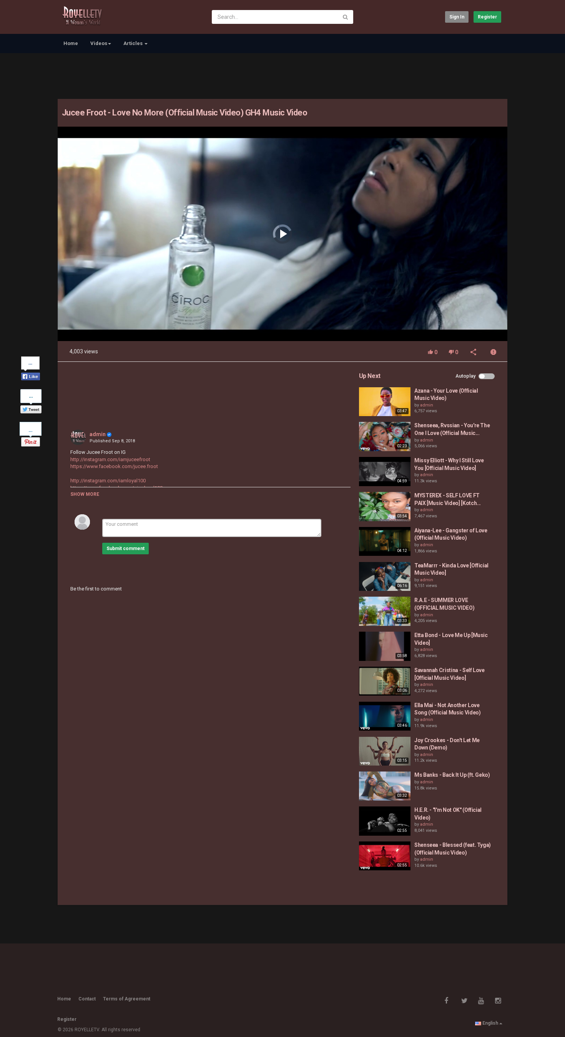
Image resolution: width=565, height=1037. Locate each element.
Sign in (456, 17)
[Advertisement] (282, 75)
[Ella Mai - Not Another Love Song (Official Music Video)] (384, 716)
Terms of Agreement (126, 999)
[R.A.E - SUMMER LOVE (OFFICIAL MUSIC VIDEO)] (384, 611)
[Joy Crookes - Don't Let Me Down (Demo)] (384, 751)
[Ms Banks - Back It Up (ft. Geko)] (384, 786)
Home (70, 43)
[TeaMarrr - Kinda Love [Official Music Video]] (384, 576)
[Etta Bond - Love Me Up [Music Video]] (384, 646)
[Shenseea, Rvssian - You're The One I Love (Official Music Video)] (384, 436)
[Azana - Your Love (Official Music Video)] (384, 401)
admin (98, 434)
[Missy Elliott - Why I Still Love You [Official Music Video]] (384, 471)
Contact (87, 999)
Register (487, 17)
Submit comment (125, 548)
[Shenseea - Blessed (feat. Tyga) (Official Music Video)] (384, 856)
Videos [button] (98, 43)
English (490, 1023)
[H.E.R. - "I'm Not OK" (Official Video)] (384, 821)
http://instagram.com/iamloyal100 (108, 480)
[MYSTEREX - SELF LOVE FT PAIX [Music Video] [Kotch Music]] (384, 506)
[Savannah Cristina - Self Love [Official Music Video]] (384, 681)
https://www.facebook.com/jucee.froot (114, 466)
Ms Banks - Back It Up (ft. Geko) (452, 775)
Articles (133, 43)
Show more (84, 494)
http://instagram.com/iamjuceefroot (110, 459)
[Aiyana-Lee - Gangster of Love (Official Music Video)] (384, 541)
